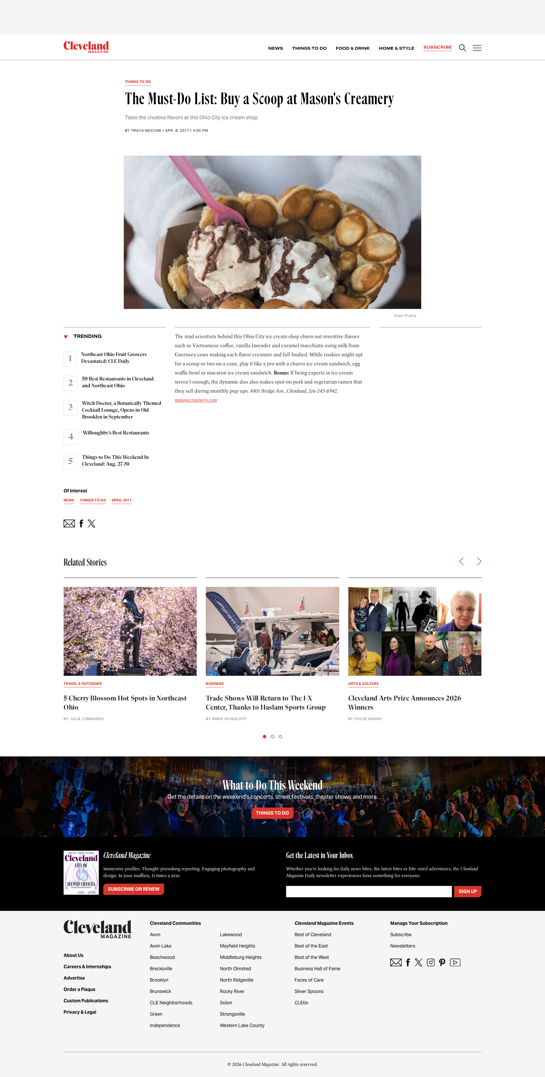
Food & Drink (353, 48)
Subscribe (438, 47)
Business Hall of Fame (317, 969)
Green (156, 1014)
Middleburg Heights (241, 957)
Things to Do (309, 48)
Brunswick (160, 991)
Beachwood (162, 957)
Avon (155, 935)
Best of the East (311, 946)
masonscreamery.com (196, 400)
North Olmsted (235, 969)
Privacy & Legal (80, 1012)
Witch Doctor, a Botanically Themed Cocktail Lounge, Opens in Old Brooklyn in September (121, 410)
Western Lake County (242, 1025)
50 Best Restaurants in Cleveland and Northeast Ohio (118, 382)
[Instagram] (431, 962)
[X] (418, 962)
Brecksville (161, 969)
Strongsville (232, 1014)
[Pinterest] (442, 962)
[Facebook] (408, 962)
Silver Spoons (309, 991)
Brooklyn (159, 980)
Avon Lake (160, 946)
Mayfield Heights (237, 946)
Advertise (74, 978)
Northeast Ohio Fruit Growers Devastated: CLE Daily (113, 358)
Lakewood (231, 935)
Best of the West (312, 957)
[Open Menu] (477, 48)
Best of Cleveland (313, 935)
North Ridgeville (236, 980)
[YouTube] (455, 962)
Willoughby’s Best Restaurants (116, 433)
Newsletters (402, 946)
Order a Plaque (79, 989)
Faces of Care (309, 980)
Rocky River (232, 991)
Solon (226, 1003)
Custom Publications (86, 1001)
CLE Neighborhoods (171, 1003)
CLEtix (301, 1003)
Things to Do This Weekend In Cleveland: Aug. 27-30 (115, 461)
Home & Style (396, 48)
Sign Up (468, 891)
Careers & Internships (87, 967)
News (275, 48)
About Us (73, 955)
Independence (165, 1025)
